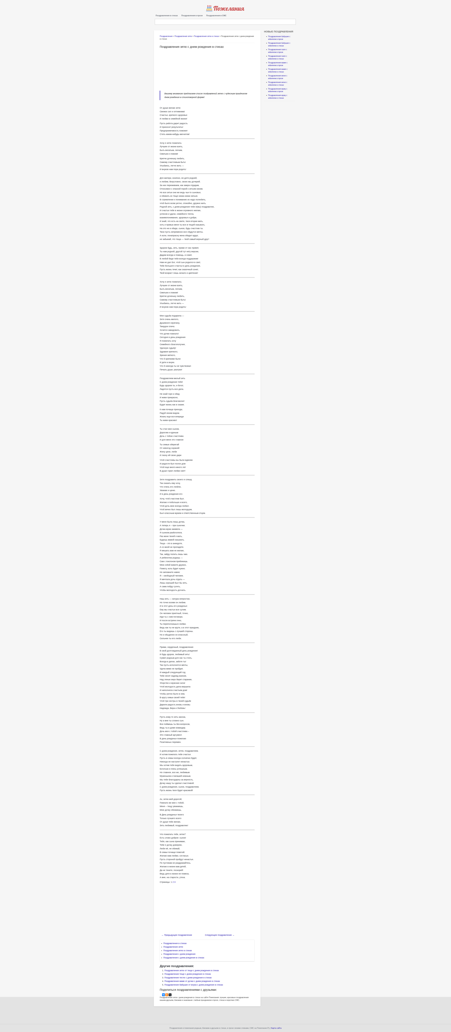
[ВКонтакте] (163, 994)
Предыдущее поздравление (176, 935)
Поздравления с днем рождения (179, 954)
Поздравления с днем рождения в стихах (183, 957)
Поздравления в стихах (167, 16)
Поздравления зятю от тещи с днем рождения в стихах (191, 970)
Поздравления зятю (173, 947)
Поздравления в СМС (216, 16)
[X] (170, 994)
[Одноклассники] (166, 994)
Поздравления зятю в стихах (177, 950)
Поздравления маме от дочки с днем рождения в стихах (192, 981)
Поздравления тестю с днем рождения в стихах (188, 977)
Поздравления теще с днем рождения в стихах (187, 974)
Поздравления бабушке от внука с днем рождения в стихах (193, 985)
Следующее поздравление (219, 935)
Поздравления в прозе (192, 16)
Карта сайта (276, 1028)
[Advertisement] (179, 68)
